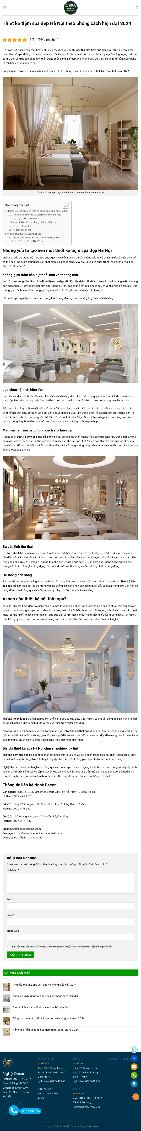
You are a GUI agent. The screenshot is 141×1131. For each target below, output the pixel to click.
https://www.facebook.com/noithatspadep (39, 833)
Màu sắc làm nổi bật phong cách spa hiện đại (35, 222)
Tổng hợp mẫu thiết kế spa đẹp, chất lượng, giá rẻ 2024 (46, 1029)
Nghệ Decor (70, 1126)
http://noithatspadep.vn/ (28, 837)
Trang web (13, 930)
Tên (10, 899)
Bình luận (13, 870)
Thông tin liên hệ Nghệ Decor (30, 241)
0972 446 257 (31, 1111)
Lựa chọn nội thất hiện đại (25, 218)
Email (10, 915)
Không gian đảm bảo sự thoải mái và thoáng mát (37, 214)
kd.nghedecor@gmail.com (25, 829)
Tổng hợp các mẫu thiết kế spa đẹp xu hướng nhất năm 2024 (49, 1018)
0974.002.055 (22, 821)
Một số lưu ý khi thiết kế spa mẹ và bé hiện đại (40, 1007)
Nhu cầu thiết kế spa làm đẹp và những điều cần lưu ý (44, 984)
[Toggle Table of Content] (64, 206)
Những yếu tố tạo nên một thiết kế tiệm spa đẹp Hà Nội (37, 211)
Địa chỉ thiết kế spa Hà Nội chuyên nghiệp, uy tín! (36, 237)
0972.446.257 (22, 796)
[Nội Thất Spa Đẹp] (70, 7)
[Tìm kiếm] (137, 7)
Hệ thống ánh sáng (22, 229)
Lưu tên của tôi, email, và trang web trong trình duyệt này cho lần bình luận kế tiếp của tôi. (62, 946)
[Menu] (5, 7)
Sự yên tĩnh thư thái (22, 226)
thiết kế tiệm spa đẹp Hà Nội (83, 250)
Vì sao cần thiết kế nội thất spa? (25, 234)
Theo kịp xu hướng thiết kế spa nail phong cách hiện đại (45, 996)
